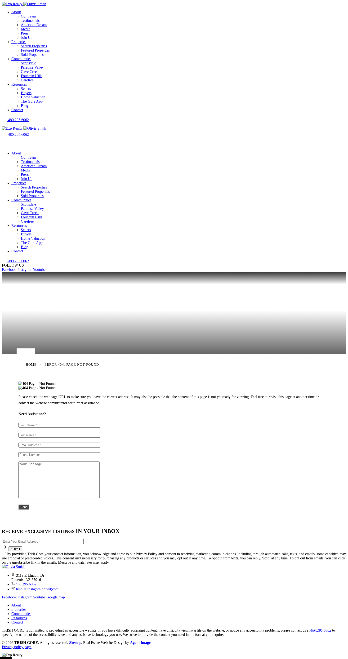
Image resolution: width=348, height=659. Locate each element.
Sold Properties (32, 55)
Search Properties (34, 46)
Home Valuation (33, 97)
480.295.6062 (26, 584)
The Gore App (32, 101)
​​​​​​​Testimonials (30, 20)
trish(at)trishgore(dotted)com (37, 589)
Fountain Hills (31, 76)
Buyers (26, 93)
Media (25, 29)
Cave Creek (30, 72)
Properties (18, 42)
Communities (21, 59)
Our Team (28, 16)
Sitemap (75, 643)
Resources (19, 84)
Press (25, 33)
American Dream (34, 25)
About (16, 12)
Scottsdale (28, 63)
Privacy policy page (16, 647)
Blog (24, 106)
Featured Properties (35, 50)
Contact (17, 110)
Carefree (27, 80)
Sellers (26, 89)
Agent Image (140, 643)
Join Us (26, 37)
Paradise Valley (32, 67)
